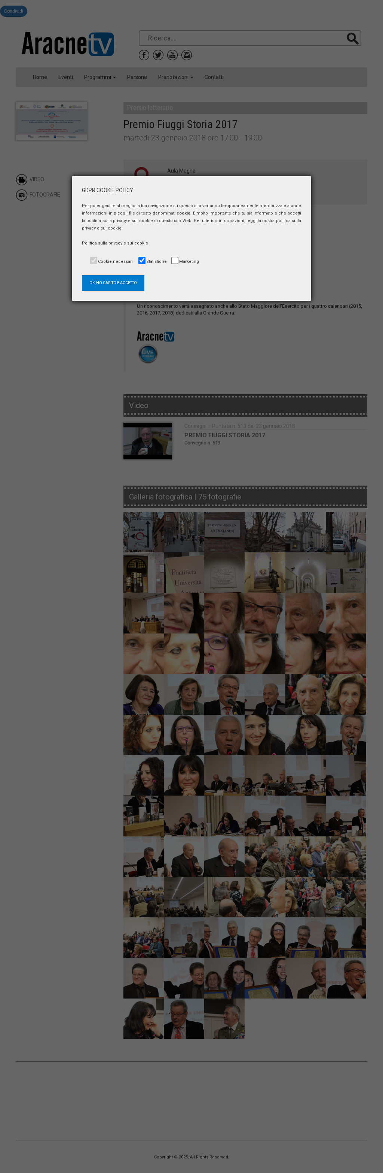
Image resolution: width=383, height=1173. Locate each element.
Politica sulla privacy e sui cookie (115, 243)
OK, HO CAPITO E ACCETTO (113, 283)
